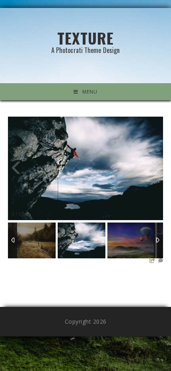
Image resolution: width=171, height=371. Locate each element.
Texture (85, 40)
